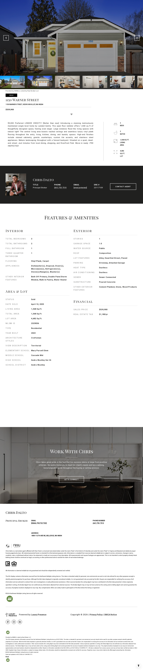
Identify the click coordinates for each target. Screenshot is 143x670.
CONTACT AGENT (123, 186)
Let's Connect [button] (71, 479)
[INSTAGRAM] (14, 622)
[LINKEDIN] (20, 622)
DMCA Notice (110, 614)
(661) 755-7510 (60, 188)
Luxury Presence (38, 614)
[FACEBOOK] (8, 622)
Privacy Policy (96, 614)
